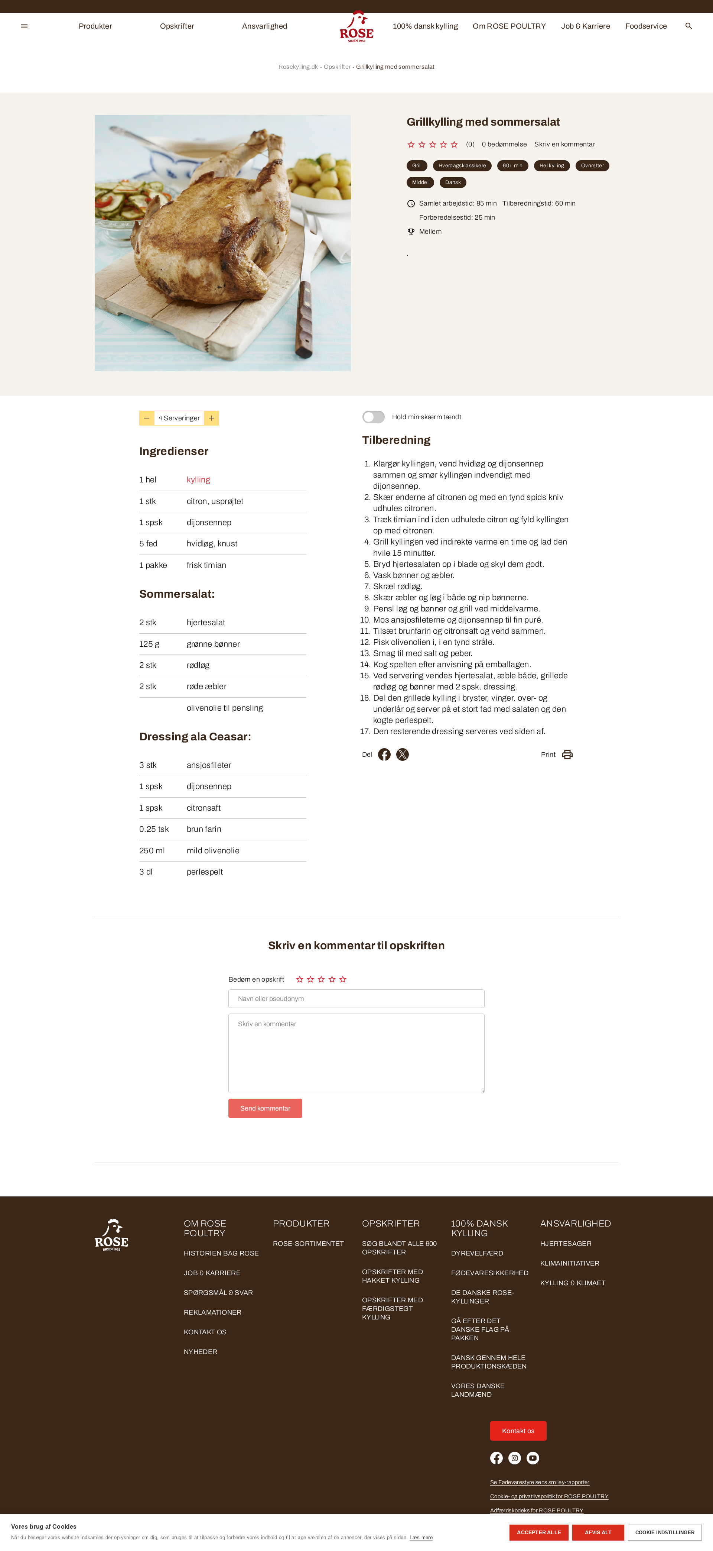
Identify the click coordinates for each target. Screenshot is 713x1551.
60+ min (513, 165)
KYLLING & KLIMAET (573, 1283)
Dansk (453, 182)
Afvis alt (598, 1532)
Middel (420, 182)
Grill (417, 165)
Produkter (95, 26)
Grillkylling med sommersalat (395, 67)
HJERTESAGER (566, 1243)
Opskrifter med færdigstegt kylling (392, 1308)
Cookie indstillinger (664, 1532)
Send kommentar (265, 1108)
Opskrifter (177, 26)
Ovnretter (592, 165)
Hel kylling (552, 165)
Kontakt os (205, 1332)
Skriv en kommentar (564, 144)
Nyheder (201, 1351)
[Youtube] (533, 1458)
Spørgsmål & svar (218, 1292)
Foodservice (646, 26)
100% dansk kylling (425, 26)
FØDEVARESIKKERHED (489, 1273)
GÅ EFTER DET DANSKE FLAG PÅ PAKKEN (480, 1329)
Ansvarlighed (264, 26)
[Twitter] (402, 754)
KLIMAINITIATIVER (570, 1263)
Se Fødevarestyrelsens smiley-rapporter (540, 1482)
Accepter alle (539, 1532)
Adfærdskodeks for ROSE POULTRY (537, 1510)
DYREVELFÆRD (477, 1253)
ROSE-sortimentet (308, 1243)
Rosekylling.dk (298, 67)
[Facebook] (384, 754)
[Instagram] (514, 1458)
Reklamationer (213, 1312)
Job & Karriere (585, 26)
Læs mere (421, 1537)
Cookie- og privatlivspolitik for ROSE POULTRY (549, 1496)
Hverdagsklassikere (462, 165)
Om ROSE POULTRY (509, 26)
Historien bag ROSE (221, 1253)
